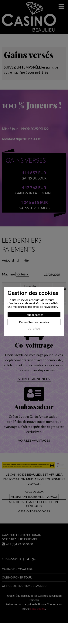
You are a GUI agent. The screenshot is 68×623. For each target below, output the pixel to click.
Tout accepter (34, 314)
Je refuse (34, 328)
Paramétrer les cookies (34, 322)
